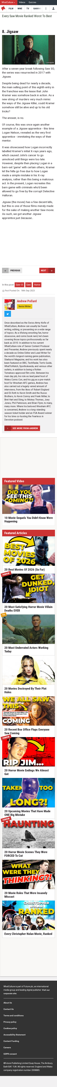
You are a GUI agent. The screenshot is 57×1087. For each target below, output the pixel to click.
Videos (22, 2)
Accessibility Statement (15, 1035)
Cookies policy (10, 1028)
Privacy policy (10, 1022)
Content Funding (11, 1041)
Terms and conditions (14, 1015)
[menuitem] (8, 2)
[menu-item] (11, 8)
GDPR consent (10, 1054)
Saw (28, 284)
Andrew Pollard (27, 301)
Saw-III (19, 284)
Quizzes (32, 2)
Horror (37, 284)
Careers (7, 1047)
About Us (8, 1003)
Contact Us (9, 1009)
